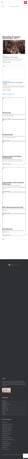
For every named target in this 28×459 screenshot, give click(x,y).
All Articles (4, 406)
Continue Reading (6, 118)
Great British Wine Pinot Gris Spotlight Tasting (13, 83)
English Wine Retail (6, 428)
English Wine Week (6, 430)
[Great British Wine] (14, 17)
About (3, 412)
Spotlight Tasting (6, 81)
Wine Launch (5, 449)
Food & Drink (5, 431)
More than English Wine (7, 439)
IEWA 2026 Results (8, 229)
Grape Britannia (5, 433)
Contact (3, 413)
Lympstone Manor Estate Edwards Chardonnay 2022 (12, 157)
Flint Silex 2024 (7, 112)
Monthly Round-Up (6, 404)
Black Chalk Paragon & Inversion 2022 (13, 207)
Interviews (4, 435)
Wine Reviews (5, 408)
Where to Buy (5, 410)
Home (3, 400)
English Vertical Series (7, 424)
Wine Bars (4, 447)
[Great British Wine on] (12, 32)
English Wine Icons (6, 426)
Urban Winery (5, 445)
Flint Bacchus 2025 (8, 134)
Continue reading (7, 62)
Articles (4, 55)
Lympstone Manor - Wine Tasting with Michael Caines (13, 183)
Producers (4, 402)
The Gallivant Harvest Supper (10, 57)
